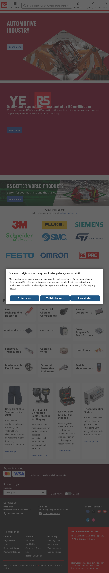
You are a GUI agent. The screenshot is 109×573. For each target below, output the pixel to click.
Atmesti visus (85, 298)
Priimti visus (24, 298)
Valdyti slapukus (55, 298)
